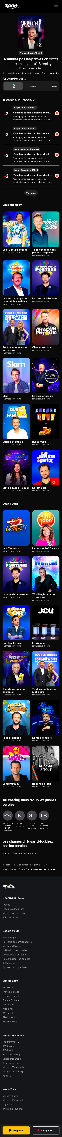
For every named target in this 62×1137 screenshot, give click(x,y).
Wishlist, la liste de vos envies (43, 596)
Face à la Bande (12, 737)
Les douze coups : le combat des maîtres (15, 300)
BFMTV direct (10, 1021)
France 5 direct (11, 1000)
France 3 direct (11, 996)
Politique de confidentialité (17, 941)
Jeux (40, 68)
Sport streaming (11, 1063)
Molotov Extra (10, 1095)
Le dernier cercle (42, 396)
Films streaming (11, 1054)
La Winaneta (39, 643)
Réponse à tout (41, 783)
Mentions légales (12, 946)
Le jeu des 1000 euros (45, 548)
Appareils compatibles (15, 967)
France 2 (7, 853)
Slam (5, 396)
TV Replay (8, 1045)
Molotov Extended (13, 1100)
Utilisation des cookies (15, 950)
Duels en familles (13, 441)
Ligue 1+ (7, 1104)
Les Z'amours (11, 548)
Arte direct (8, 1008)
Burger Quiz (39, 441)
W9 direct (8, 1013)
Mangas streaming (13, 1071)
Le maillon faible (42, 737)
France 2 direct (11, 991)
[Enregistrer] (56, 113)
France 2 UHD (31, 853)
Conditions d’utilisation (15, 954)
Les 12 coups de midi (15, 249)
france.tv (17, 853)
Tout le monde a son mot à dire (15, 349)
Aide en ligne (10, 937)
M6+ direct (8, 1004)
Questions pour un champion (14, 690)
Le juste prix (39, 487)
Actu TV (7, 1075)
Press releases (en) (13, 908)
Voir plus (54, 73)
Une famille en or (13, 643)
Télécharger (9, 963)
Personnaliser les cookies (16, 958)
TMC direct (9, 1017)
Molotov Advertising (14, 913)
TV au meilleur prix (13, 1108)
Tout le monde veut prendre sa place (44, 251)
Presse (6, 904)
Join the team (10, 917)
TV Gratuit (8, 1050)
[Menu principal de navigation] (56, 6)
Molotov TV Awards (13, 1067)
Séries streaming (12, 1058)
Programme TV (11, 1041)
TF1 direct (8, 987)
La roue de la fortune (44, 298)
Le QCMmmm (11, 783)
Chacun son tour (42, 347)
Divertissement (27, 68)
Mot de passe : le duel (16, 487)
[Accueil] (12, 6)
